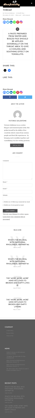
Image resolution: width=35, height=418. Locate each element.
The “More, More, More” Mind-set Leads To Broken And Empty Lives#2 (17, 303)
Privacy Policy (10, 333)
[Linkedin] (11, 22)
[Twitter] (7, 22)
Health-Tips (21, 13)
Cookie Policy (9, 330)
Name (5, 182)
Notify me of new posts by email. (14, 205)
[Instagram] (21, 22)
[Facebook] (4, 22)
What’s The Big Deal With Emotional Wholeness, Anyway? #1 (17, 261)
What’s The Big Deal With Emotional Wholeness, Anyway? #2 (17, 242)
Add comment (26, 15)
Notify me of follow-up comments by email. (17, 201)
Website (5, 195)
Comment (6, 160)
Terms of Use (9, 335)
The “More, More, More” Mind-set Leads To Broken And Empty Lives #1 (17, 282)
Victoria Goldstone (10, 13)
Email (5, 188)
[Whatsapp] (14, 22)
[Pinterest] (17, 22)
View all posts (17, 145)
